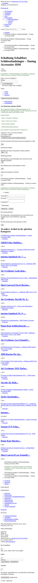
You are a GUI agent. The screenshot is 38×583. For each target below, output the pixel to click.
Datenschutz (8, 495)
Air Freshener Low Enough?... (15, 340)
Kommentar (4, 202)
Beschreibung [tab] (8, 101)
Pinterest (6, 95)
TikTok (6, 484)
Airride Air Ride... (9, 382)
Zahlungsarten (8, 500)
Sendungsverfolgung (10, 516)
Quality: (6, 192)
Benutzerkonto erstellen (11, 519)
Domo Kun (7, 24)
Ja (6, 152)
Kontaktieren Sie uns (10, 503)
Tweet (6, 93)
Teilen (6, 91)
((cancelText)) (5, 562)
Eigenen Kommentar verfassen (9, 98)
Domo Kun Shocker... (11, 441)
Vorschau (4, 238)
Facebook (7, 480)
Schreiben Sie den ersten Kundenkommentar (13, 138)
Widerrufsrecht (8, 501)
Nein (2, 152)
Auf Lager (4, 134)
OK (2, 144)
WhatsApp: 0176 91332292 (19, 1)
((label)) (3, 560)
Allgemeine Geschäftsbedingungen (14, 496)
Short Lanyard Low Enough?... (15, 455)
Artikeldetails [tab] (8, 103)
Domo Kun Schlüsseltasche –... (15, 326)
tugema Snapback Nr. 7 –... (13, 257)
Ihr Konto (3, 509)
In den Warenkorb (6, 83)
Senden (11, 208)
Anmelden (7, 517)
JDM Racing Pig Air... (11, 354)
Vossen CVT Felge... (10, 426)
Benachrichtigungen (10, 521)
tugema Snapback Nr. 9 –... (13, 313)
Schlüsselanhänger (11, 19)
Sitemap (6, 505)
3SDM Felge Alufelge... (12, 242)
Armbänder (7, 13)
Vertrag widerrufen (9, 506)
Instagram (7, 482)
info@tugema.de (10, 541)
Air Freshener (8, 11)
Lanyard (10, 21)
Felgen (10, 23)
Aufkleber (7, 14)
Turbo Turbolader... (10, 397)
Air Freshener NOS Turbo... (14, 368)
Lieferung (7, 493)
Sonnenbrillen (8, 18)
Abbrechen (4, 208)
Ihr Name (4, 198)
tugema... (5, 412)
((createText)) (14, 562)
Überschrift (4, 196)
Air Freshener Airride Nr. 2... (15, 299)
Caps (5, 16)
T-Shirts (6, 26)
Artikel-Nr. (4, 133)
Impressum (7, 498)
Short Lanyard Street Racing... (15, 285)
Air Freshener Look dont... (13, 271)
